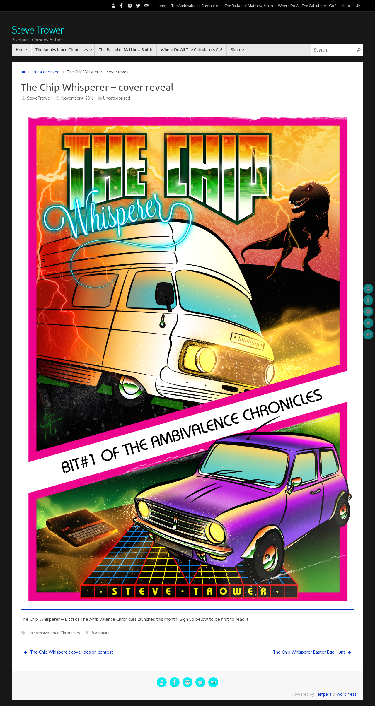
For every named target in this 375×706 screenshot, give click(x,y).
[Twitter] (138, 5)
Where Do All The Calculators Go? (307, 5)
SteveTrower (39, 97)
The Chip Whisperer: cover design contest (71, 652)
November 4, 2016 (77, 97)
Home (161, 5)
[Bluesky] (113, 5)
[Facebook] (121, 5)
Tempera (323, 694)
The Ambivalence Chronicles (195, 5)
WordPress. (346, 694)
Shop (345, 5)
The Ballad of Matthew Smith (249, 5)
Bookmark (100, 632)
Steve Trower (38, 29)
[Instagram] (130, 5)
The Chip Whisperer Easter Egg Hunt (309, 652)
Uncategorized (46, 71)
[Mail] (146, 5)
